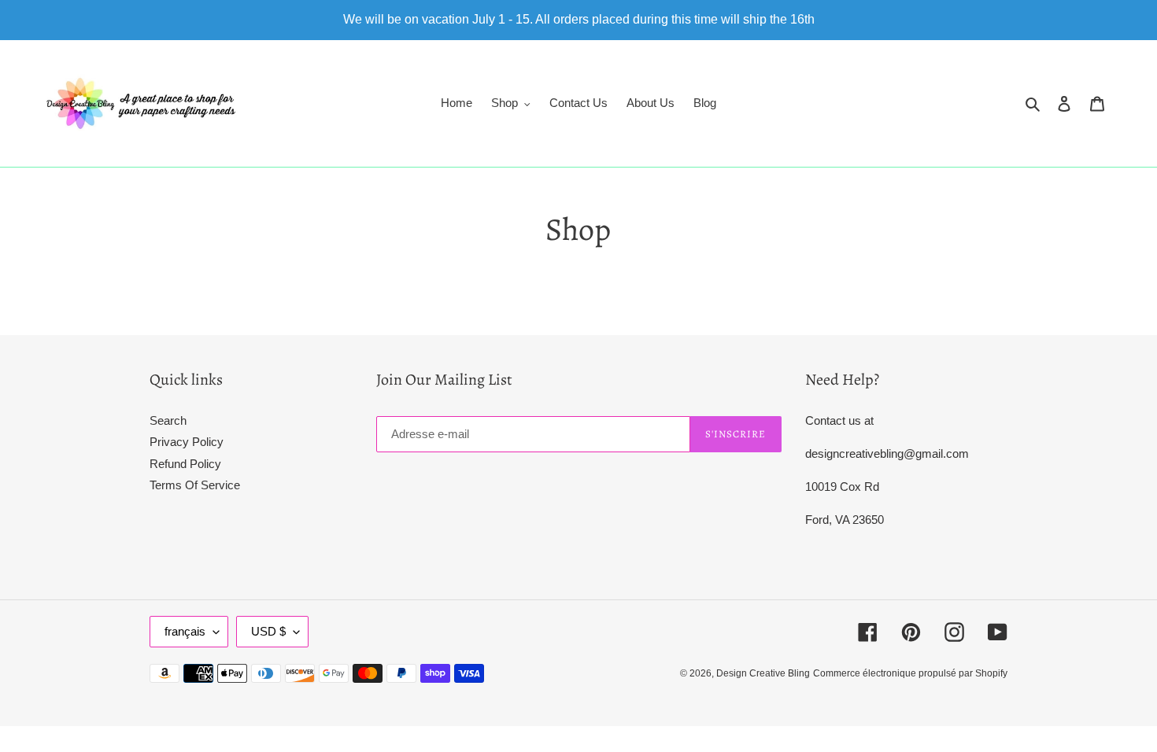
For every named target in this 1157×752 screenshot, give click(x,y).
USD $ (268, 631)
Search (168, 420)
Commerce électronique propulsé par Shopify (910, 673)
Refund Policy (185, 463)
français (184, 631)
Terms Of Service (195, 485)
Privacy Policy (187, 441)
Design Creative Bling (763, 673)
